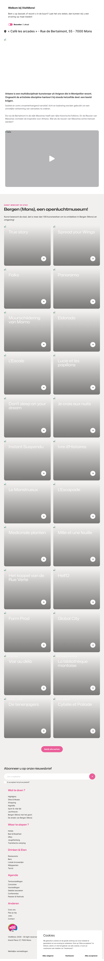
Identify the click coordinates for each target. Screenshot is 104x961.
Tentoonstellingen (15, 881)
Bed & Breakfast (14, 834)
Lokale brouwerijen (16, 862)
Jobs (10, 916)
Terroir (10, 868)
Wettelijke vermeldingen (18, 951)
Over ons (11, 910)
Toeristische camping (17, 843)
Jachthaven (13, 812)
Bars (10, 859)
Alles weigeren (47, 956)
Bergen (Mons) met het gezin (20, 815)
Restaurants (13, 856)
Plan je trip (12, 913)
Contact (11, 919)
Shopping (12, 802)
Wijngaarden (13, 865)
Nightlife (11, 806)
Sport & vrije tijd (14, 809)
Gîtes (10, 837)
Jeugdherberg (14, 840)
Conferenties (13, 893)
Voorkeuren (69, 956)
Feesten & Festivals (16, 896)
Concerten (12, 884)
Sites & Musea (14, 799)
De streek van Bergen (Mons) (20, 818)
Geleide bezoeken (15, 890)
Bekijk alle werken (52, 749)
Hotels (10, 831)
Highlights (12, 796)
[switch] (10, 24)
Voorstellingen (14, 887)
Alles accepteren (91, 956)
